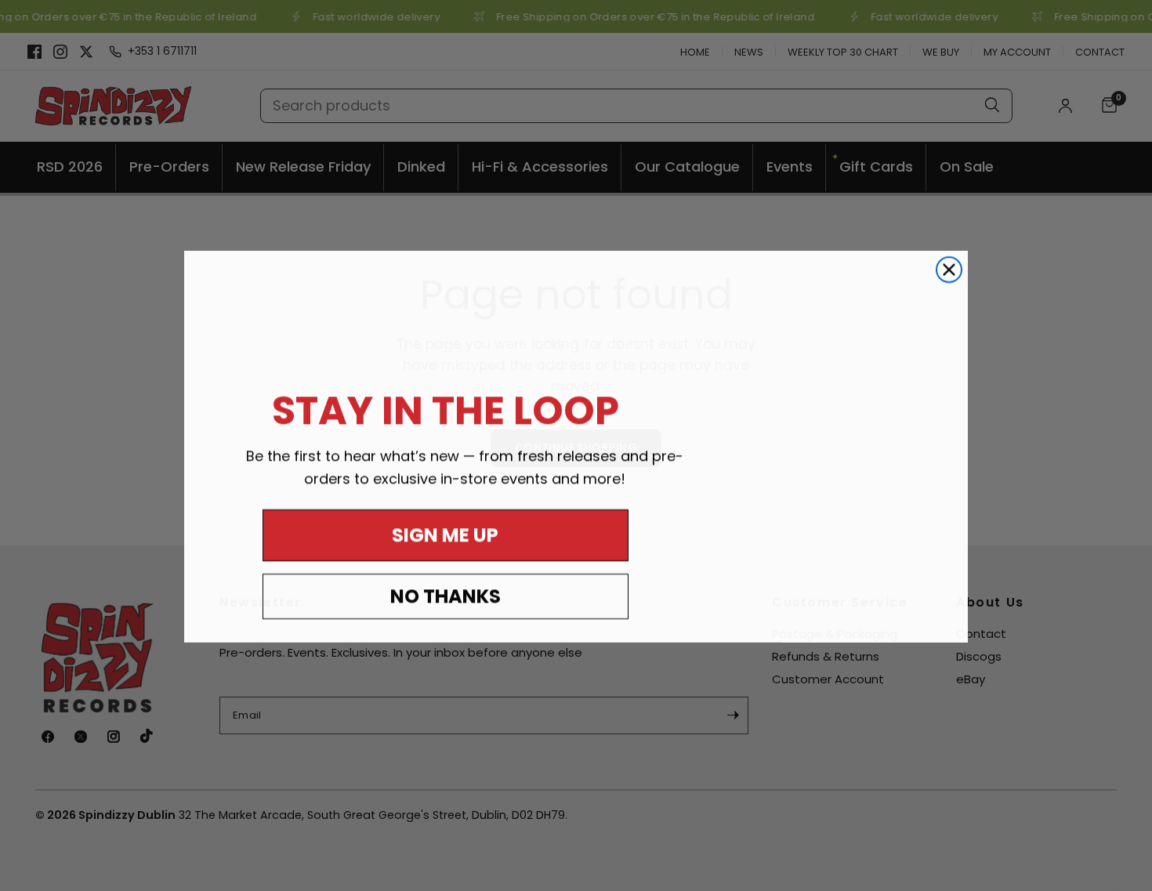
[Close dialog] (949, 268)
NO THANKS (445, 595)
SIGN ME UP (445, 534)
